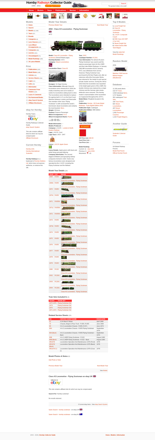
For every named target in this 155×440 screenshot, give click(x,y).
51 (50, 321)
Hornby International (32, 151)
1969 (51, 177)
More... (63, 108)
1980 (51, 269)
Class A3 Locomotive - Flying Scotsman (74, 180)
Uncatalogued (33, 56)
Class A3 (65, 68)
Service (73, 10)
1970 (51, 189)
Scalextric (29, 153)
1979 (51, 263)
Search (30, 28)
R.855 (57, 177)
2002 (84, 55)
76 (50, 324)
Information (84, 10)
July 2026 (90, 149)
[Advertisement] (77, 424)
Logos (30, 81)
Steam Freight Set (120, 43)
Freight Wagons (122, 117)
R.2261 (95, 58)
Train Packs (119, 102)
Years (49, 10)
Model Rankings (33, 59)
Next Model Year (102, 25)
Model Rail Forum (118, 151)
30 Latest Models (34, 62)
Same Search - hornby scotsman (59, 410)
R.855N (57, 201)
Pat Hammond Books (35, 97)
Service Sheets (33, 78)
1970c (51, 195)
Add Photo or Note (55, 360)
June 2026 (91, 151)
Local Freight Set (119, 26)
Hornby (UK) (30, 149)
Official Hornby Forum (120, 153)
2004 (51, 288)
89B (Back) (53, 339)
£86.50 (91, 138)
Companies (32, 50)
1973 (51, 220)
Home (31, 10)
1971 (51, 201)
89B (50, 337)
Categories (32, 39)
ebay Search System (35, 100)
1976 (51, 244)
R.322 (57, 269)
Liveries (31, 53)
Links (30, 84)
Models (40, 10)
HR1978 (52, 342)
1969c (51, 183)
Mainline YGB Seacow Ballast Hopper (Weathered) (120, 76)
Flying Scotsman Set (64, 303)
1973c (51, 226)
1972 (51, 214)
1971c (51, 207)
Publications (60, 10)
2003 (51, 281)
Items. (126, 93)
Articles (31, 75)
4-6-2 (65, 114)
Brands (31, 36)
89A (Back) (52, 333)
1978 (51, 257)
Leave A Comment (34, 95)
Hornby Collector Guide (47, 435)
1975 (51, 238)
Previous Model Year (55, 25)
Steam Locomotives (62, 62)
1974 (51, 232)
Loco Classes (33, 42)
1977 (51, 251)
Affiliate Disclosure (35, 103)
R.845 (57, 257)
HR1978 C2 (53, 349)
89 (50, 326)
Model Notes (32, 72)
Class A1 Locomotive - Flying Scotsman (119, 30)
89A (50, 328)
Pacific (70, 117)
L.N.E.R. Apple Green (61, 144)
